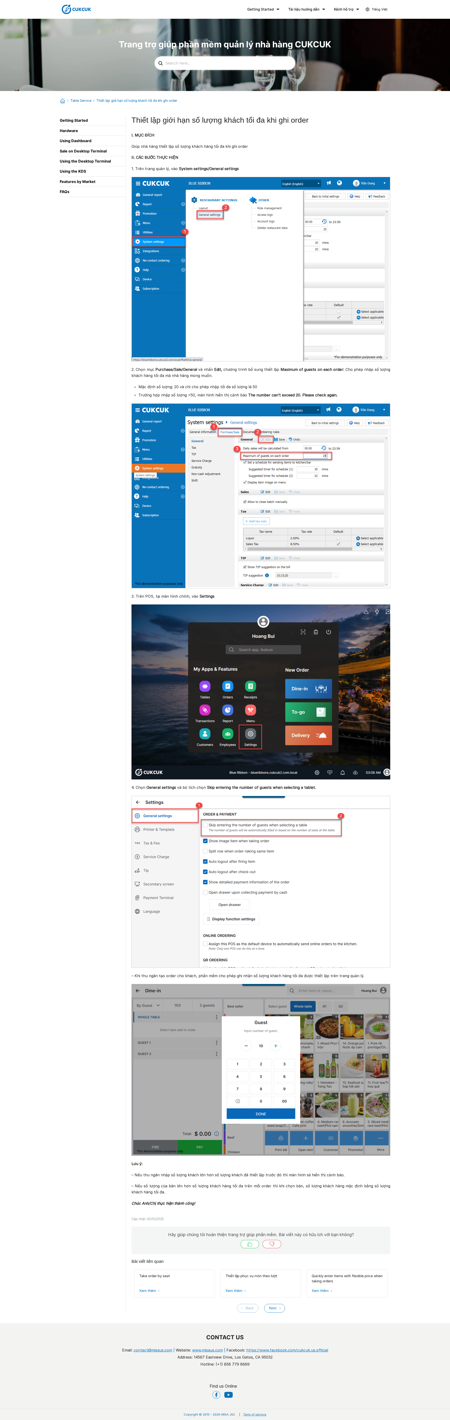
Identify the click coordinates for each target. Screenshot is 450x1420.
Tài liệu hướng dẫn (303, 9)
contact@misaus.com (153, 1350)
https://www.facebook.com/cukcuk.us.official (287, 1350)
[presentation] (247, 1308)
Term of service (252, 1414)
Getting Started (260, 9)
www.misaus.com (207, 1350)
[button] (249, 1244)
